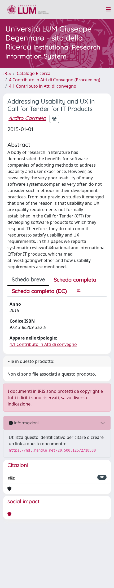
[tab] (78, 291)
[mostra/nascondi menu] (108, 9)
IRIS (7, 73)
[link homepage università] (28, 9)
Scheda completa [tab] (75, 279)
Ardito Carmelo (27, 118)
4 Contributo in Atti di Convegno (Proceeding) (54, 80)
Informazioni (25, 422)
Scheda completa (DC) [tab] (39, 291)
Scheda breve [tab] (28, 279)
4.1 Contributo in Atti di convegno (42, 86)
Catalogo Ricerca (33, 73)
